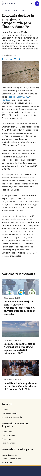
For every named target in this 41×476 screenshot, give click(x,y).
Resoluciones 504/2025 (18, 97)
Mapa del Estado (8, 443)
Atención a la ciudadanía (12, 417)
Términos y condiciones (11, 459)
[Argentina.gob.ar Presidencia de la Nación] (10, 3)
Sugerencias (7, 462)
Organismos (6, 439)
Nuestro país (7, 432)
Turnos (5, 410)
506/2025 (6, 100)
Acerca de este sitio (9, 455)
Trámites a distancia (9, 413)
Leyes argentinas (8, 435)
